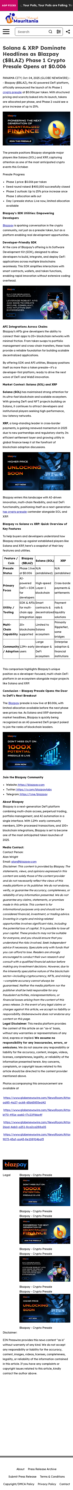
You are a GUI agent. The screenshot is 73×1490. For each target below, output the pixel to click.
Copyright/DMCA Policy (18, 1484)
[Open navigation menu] (6, 31)
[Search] (50, 32)
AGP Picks (9, 5)
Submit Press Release (22, 1476)
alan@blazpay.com (23, 861)
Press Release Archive (42, 1469)
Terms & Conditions (52, 1476)
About (20, 1469)
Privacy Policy (47, 1484)
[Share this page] (68, 31)
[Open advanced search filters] (58, 32)
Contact (64, 1484)
